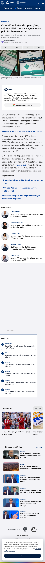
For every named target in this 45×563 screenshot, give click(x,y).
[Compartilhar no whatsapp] (6, 47)
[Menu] (43, 3)
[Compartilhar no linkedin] (38, 47)
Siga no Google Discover (24, 105)
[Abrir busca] (38, 3)
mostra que (21, 165)
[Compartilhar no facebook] (17, 47)
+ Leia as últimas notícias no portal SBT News (22, 131)
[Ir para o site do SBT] (34, 529)
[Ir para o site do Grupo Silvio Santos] (19, 529)
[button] (16, 426)
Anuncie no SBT (22, 535)
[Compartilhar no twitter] (28, 47)
